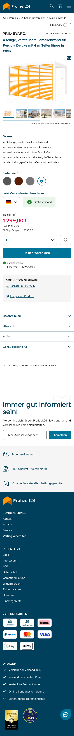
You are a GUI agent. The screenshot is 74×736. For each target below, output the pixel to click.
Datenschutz (11, 572)
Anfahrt (7, 524)
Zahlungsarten (12, 589)
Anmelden (60, 435)
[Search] (52, 6)
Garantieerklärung (14, 578)
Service (7, 530)
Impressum (10, 560)
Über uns (8, 595)
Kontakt (7, 519)
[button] (60, 6)
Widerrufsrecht (12, 584)
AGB (5, 566)
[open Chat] (65, 714)
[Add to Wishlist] (65, 240)
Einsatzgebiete (12, 601)
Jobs (6, 555)
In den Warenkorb (37, 252)
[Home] (5, 17)
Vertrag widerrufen (14, 536)
